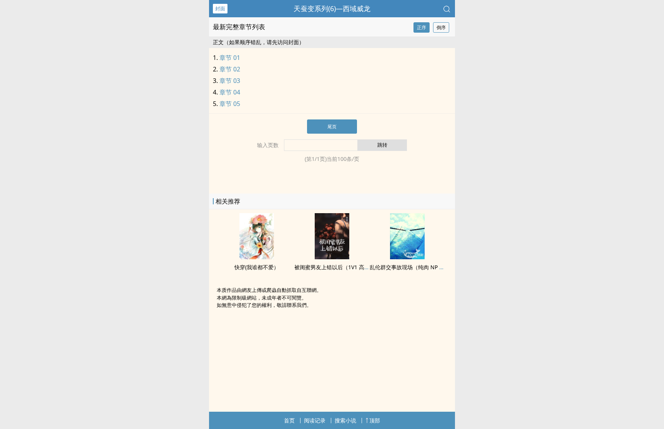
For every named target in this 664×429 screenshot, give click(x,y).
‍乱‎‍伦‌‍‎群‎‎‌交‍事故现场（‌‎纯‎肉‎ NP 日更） (412, 267)
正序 (421, 27)
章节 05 (229, 103)
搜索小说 (345, 420)
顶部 (374, 420)
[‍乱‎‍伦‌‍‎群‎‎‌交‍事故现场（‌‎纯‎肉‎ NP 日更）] (407, 257)
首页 (289, 420)
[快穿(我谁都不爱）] (256, 257)
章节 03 (229, 80)
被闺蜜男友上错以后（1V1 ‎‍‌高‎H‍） (334, 267)
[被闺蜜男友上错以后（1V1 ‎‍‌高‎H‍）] (332, 257)
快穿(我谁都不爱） (256, 267)
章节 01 (229, 57)
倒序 (441, 27)
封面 (220, 8)
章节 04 (229, 92)
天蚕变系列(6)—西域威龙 (332, 8)
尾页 (332, 126)
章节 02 (229, 69)
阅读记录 (314, 420)
